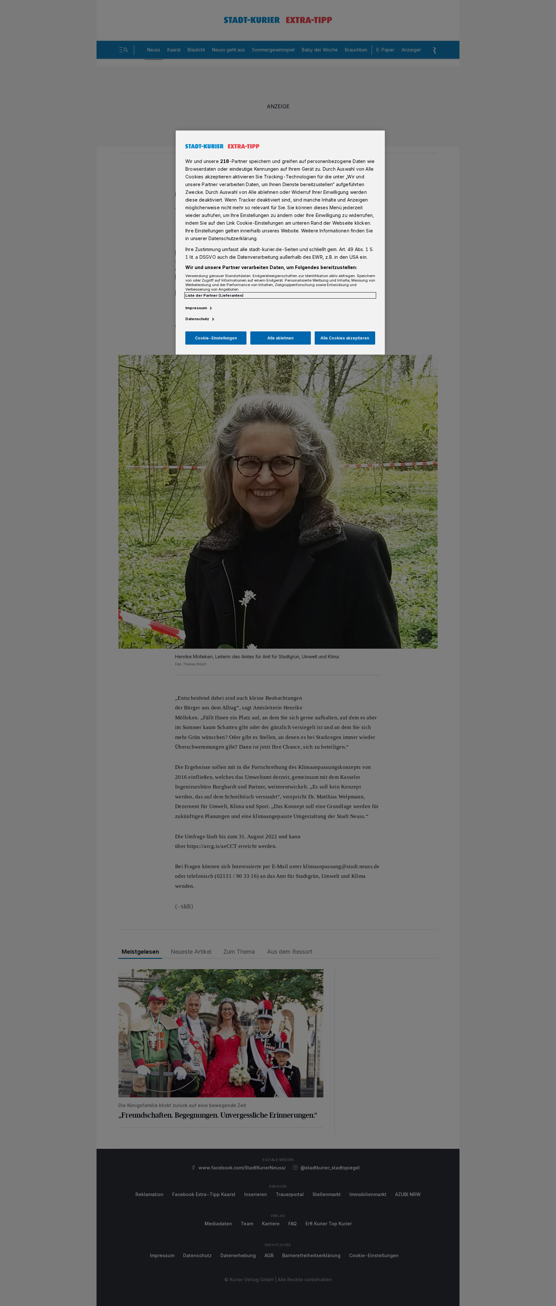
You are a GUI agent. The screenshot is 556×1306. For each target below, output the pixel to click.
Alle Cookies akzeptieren (344, 338)
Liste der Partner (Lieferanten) (214, 295)
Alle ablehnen (280, 338)
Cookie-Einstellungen (216, 338)
